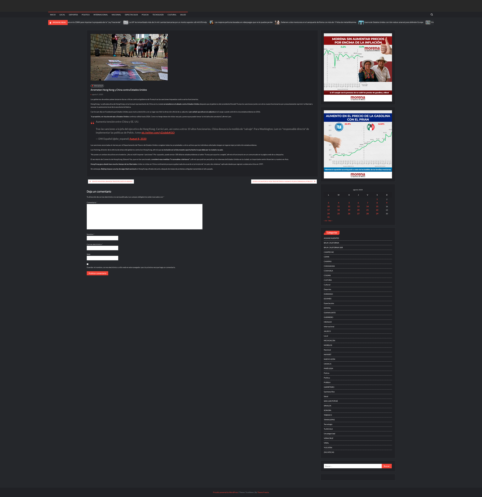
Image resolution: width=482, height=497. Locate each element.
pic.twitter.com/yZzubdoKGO (158, 132)
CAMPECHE (329, 252)
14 (367, 206)
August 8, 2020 (137, 138)
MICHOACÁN (329, 340)
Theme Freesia (263, 492)
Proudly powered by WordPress (225, 492)
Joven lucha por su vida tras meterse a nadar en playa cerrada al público (283, 181)
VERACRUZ (328, 438)
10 (328, 206)
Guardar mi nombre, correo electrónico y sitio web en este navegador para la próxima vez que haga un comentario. (131, 267)
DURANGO (328, 294)
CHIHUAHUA (329, 266)
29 (377, 213)
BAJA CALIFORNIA (331, 243)
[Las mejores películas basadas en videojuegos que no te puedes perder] (192, 22)
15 (377, 206)
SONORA (327, 410)
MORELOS (328, 345)
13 (358, 206)
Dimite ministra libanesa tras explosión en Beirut (112, 181)
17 (328, 210)
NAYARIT (327, 354)
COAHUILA (328, 271)
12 (349, 206)
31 (328, 217)
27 (358, 213)
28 (367, 213)
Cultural (172, 15)
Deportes (73, 15)
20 (358, 210)
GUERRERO (328, 317)
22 (377, 210)
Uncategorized (329, 433)
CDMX (326, 257)
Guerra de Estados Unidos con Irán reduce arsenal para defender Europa (374, 22)
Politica (86, 15)
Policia (145, 15)
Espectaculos (131, 15)
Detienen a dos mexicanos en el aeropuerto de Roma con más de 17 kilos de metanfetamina (299, 22)
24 (328, 213)
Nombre (90, 234)
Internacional (101, 15)
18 (338, 210)
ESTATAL (327, 308)
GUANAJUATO (330, 313)
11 (338, 206)
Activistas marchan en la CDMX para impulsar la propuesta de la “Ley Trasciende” (68, 22)
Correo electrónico (95, 244)
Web (88, 254)
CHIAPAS (327, 261)
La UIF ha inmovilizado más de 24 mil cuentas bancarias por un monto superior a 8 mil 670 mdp (148, 22)
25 (338, 213)
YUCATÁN (328, 447)
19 (349, 210)
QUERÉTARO (329, 387)
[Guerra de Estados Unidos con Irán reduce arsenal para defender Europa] (341, 22)
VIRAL (326, 443)
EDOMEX (327, 299)
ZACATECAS (329, 452)
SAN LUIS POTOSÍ (331, 401)
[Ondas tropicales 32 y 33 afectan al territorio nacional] (408, 22)
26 (349, 213)
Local (62, 15)
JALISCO (327, 331)
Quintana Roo (329, 392)
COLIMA (327, 275)
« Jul (325, 220)
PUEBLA (327, 382)
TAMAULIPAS (329, 420)
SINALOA (327, 406)
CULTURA (328, 280)
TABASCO (328, 415)
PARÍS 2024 (328, 368)
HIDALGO (328, 322)
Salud (183, 15)
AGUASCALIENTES (331, 238)
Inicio (53, 15)
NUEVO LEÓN (329, 359)
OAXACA (327, 364)
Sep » (330, 220)
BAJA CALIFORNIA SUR (333, 247)
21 (367, 210)
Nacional (116, 15)
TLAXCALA (328, 429)
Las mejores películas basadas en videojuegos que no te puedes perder (224, 22)
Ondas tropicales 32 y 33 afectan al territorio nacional (433, 22)
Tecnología (158, 15)
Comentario (92, 202)
